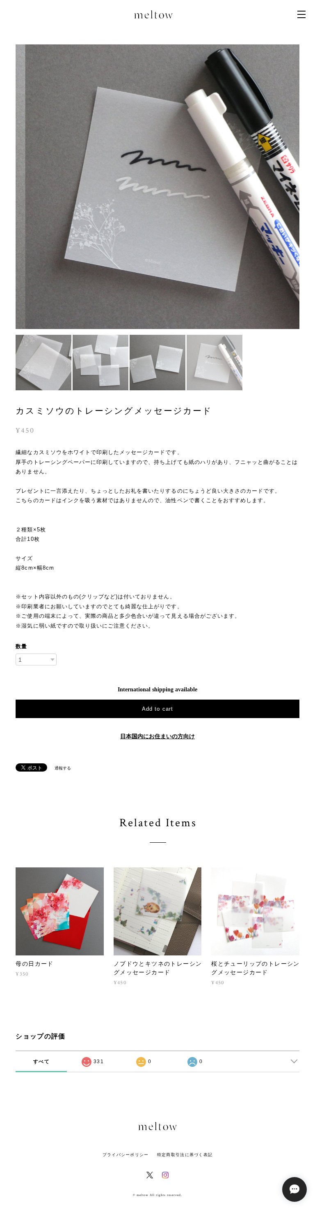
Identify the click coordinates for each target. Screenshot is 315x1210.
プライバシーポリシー (126, 1154)
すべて (41, 1061)
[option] (157, 186)
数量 (21, 646)
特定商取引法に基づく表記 (184, 1154)
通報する (63, 768)
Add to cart (157, 709)
